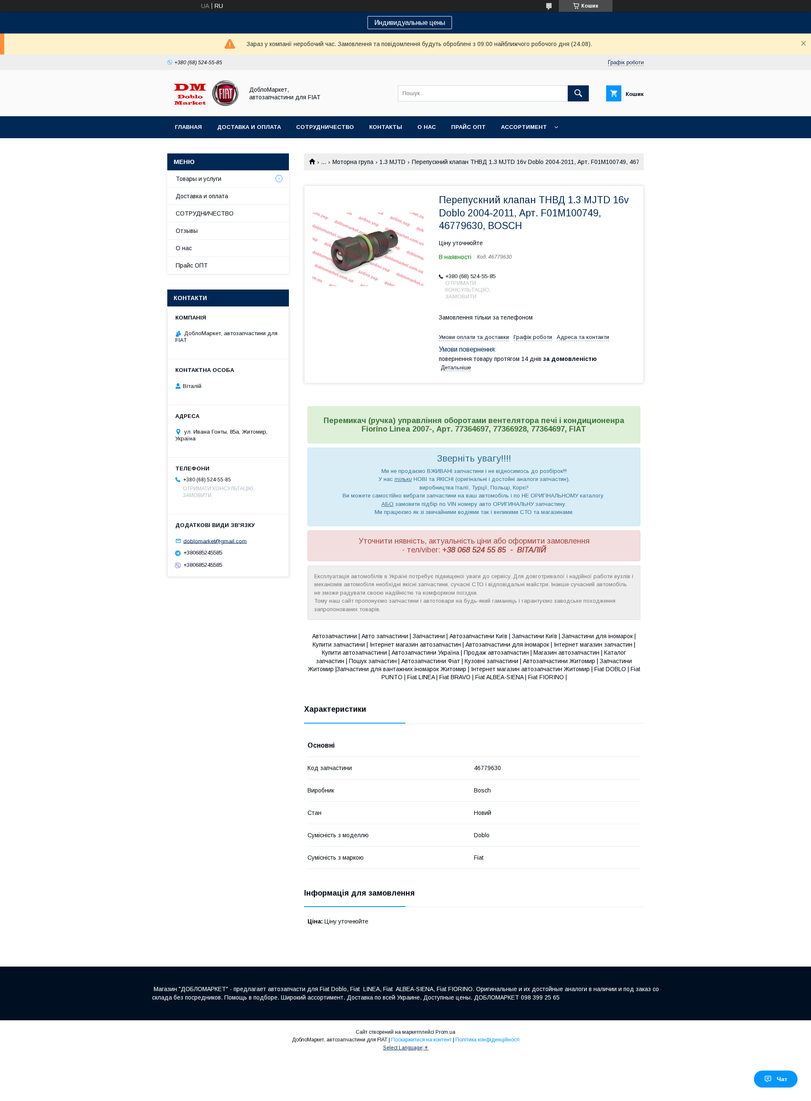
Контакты (385, 127)
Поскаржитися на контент (421, 1040)
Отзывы (187, 230)
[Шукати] (578, 93)
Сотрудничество (325, 127)
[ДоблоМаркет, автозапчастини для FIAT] (203, 105)
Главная (188, 127)
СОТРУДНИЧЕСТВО (205, 213)
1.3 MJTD (392, 161)
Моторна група (352, 161)
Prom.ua (445, 1032)
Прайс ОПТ (468, 127)
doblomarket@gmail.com (215, 541)
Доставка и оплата (249, 127)
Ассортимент (524, 127)
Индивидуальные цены (409, 22)
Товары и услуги (198, 178)
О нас (426, 127)
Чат (782, 1079)
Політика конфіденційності (487, 1040)
